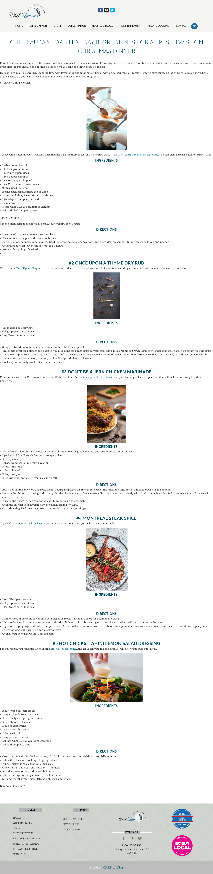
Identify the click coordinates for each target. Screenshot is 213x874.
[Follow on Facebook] (100, 10)
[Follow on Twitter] (112, 10)
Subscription (77, 25)
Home (19, 25)
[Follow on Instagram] (106, 10)
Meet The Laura (130, 25)
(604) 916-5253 (131, 845)
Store (58, 25)
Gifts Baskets (38, 25)
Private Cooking (158, 25)
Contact (182, 25)
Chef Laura (113, 867)
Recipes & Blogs (102, 25)
